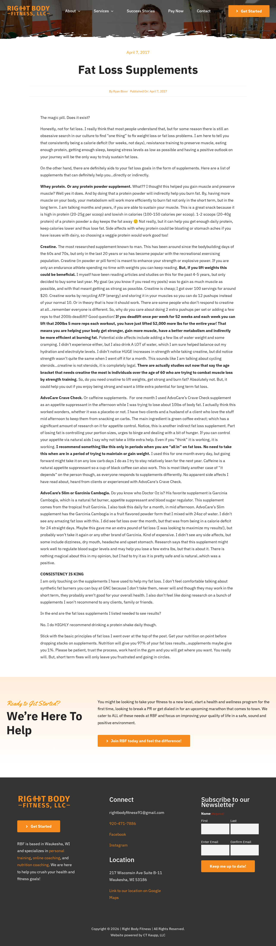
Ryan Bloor (120, 91)
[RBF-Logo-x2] (28, 6)
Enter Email (209, 842)
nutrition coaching (33, 864)
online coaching (46, 857)
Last (234, 821)
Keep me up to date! (228, 866)
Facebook (117, 834)
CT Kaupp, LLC (154, 935)
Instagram (118, 845)
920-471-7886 (122, 823)
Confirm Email (241, 842)
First (204, 821)
